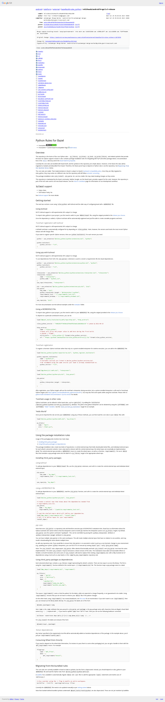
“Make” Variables (49, 407)
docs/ (40, 60)
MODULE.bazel (42, 117)
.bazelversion (42, 81)
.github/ (40, 58)
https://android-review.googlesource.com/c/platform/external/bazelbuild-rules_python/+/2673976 (85, 37)
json (161, 699)
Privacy (17, 699)
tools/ (40, 74)
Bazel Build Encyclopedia (67, 161)
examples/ (41, 63)
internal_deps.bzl (43, 108)
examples (77, 304)
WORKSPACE (42, 130)
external (56, 9)
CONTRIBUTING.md (44, 101)
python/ (40, 69)
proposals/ (41, 67)
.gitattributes (42, 85)
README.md (42, 123)
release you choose (119, 215)
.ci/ (39, 56)
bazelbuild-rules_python (71, 9)
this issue (82, 598)
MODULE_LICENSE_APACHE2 (47, 119)
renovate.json (42, 126)
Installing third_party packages (48, 442)
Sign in (161, 3)
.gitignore (41, 87)
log (108, 13)
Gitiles (11, 699)
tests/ (40, 72)
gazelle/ (40, 65)
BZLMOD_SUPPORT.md (45, 99)
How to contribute (79, 181)
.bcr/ (39, 54)
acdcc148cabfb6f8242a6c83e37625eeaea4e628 (59, 22)
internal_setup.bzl (43, 110)
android (39, 9)
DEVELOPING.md (43, 105)
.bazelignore (42, 76)
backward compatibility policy (92, 171)
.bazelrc (40, 78)
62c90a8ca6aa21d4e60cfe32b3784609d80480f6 (59, 24)
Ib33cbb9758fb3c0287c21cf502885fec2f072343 (61, 41)
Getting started (82, 687)
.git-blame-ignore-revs (45, 83)
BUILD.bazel (42, 96)
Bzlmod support (43, 195)
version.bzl (41, 128)
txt (157, 699)
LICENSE (40, 112)
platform (47, 9)
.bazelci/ (40, 51)
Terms (22, 699)
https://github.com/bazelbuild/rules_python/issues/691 (64, 392)
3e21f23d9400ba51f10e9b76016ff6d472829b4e (59, 27)
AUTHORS (41, 94)
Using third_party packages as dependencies (52, 444)
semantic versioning (93, 173)
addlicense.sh (42, 92)
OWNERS (41, 121)
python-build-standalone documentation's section (53, 394)
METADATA (41, 114)
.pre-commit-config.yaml (45, 90)
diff (77, 24)
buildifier (39, 675)
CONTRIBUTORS (43, 103)
